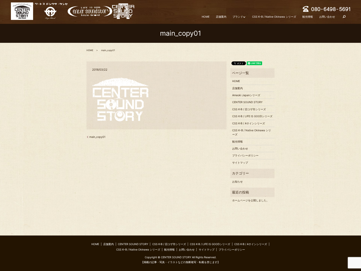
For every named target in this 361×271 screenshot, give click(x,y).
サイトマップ (240, 162)
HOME (205, 16)
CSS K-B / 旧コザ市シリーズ (249, 109)
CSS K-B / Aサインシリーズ (248, 123)
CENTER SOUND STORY (247, 102)
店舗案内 (221, 16)
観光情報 (307, 16)
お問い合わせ (327, 16)
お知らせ (237, 181)
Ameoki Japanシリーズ (246, 95)
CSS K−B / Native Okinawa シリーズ (274, 16)
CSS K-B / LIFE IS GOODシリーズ (252, 116)
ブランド (238, 16)
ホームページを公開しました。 (250, 200)
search (344, 17)
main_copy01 (97, 136)
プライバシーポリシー (245, 155)
